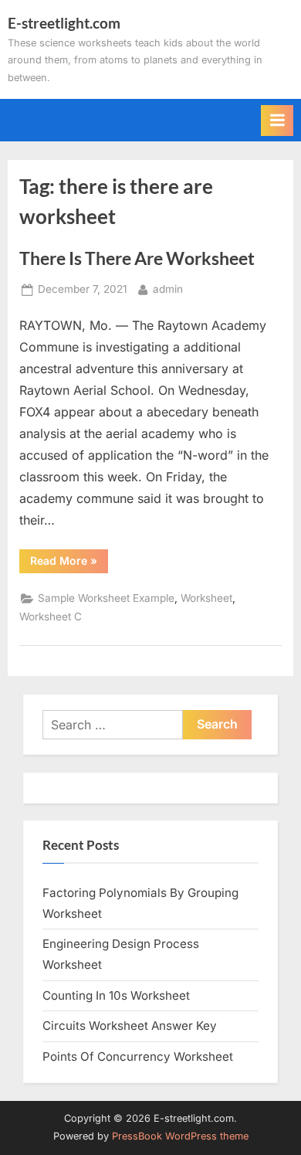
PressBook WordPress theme (180, 1136)
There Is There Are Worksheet (137, 258)
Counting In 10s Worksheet (116, 995)
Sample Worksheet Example (106, 598)
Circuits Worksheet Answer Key (129, 1025)
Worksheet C (50, 616)
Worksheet (206, 598)
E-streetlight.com (64, 23)
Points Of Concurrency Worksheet (137, 1056)
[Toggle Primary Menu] (277, 120)
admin (168, 288)
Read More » (69, 563)
